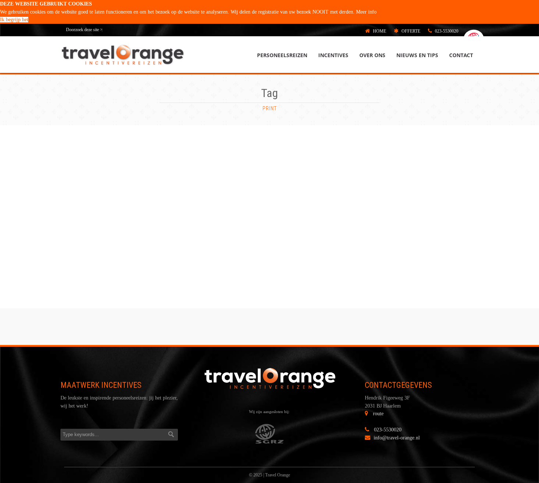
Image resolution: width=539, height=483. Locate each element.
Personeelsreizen (282, 55)
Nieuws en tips (417, 55)
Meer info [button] (366, 12)
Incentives (333, 55)
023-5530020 (446, 31)
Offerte (410, 31)
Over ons (372, 55)
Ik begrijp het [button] (14, 19)
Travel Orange (277, 475)
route (378, 413)
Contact (461, 55)
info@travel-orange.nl (397, 438)
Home (379, 31)
